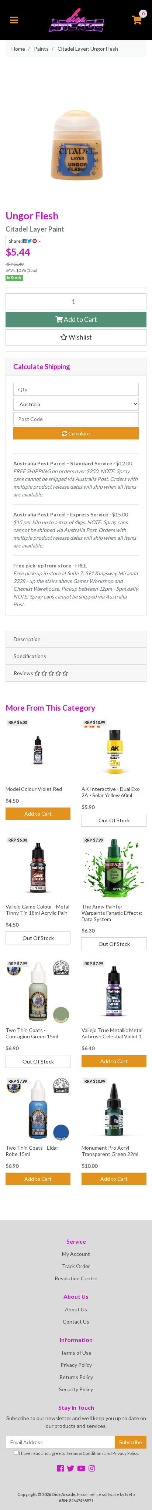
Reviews (24, 673)
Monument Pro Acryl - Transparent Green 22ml (110, 1151)
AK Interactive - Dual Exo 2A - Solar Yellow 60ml (111, 792)
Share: (16, 241)
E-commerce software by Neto (106, 1494)
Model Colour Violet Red (34, 789)
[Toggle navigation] (14, 20)
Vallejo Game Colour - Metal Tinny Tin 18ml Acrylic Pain (37, 909)
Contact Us (76, 1321)
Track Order (76, 1266)
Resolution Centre (76, 1278)
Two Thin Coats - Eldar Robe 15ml (32, 1151)
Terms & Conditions (85, 1453)
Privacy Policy (76, 1365)
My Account (76, 1254)
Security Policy (76, 1389)
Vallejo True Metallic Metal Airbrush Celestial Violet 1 (112, 1033)
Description (27, 639)
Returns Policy (76, 1377)
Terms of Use (76, 1352)
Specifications (30, 656)
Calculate (78, 433)
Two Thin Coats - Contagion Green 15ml (32, 1033)
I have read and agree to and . (78, 1453)
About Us (76, 1309)
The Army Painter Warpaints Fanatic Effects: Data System (112, 912)
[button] (76, 337)
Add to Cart (80, 319)
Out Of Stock (114, 820)
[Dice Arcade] (76, 19)
